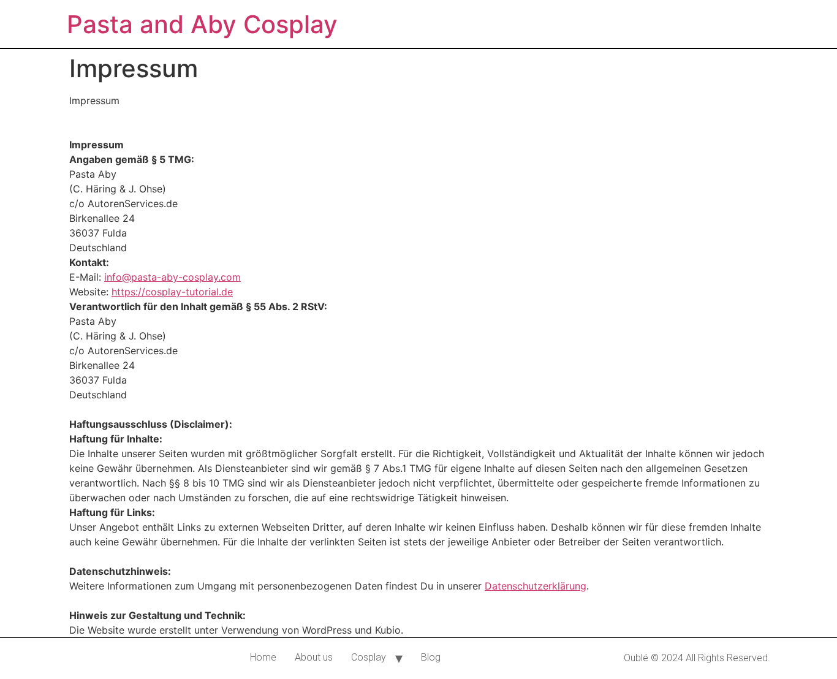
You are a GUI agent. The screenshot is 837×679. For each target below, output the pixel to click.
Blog (431, 657)
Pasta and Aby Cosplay (202, 24)
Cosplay (368, 657)
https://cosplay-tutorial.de (172, 292)
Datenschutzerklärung (535, 586)
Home (263, 657)
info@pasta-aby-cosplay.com (172, 277)
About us (314, 657)
